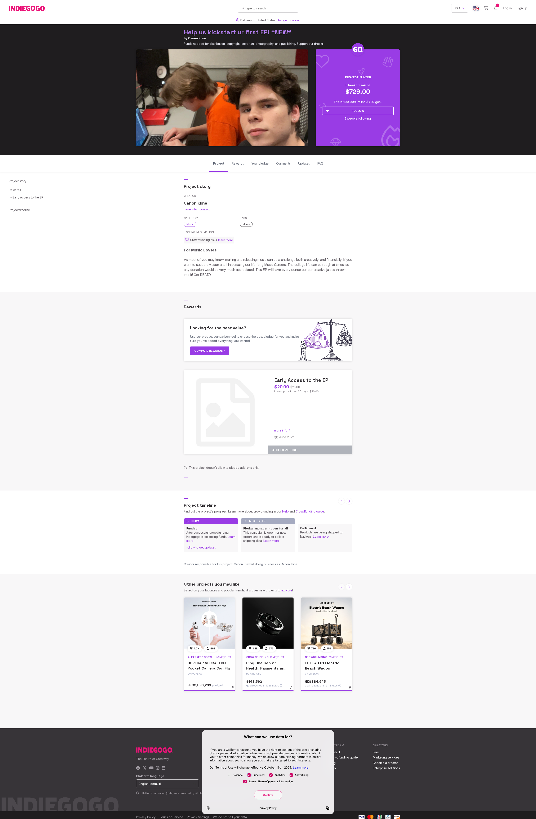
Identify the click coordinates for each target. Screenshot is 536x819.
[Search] (243, 8)
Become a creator (385, 763)
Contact (334, 752)
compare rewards (208, 350)
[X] (145, 768)
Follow (358, 110)
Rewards (15, 190)
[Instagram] (157, 768)
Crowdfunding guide (310, 511)
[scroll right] (349, 501)
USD (457, 8)
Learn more (271, 540)
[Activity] (496, 8)
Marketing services (386, 757)
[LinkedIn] (163, 768)
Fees (376, 752)
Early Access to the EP (28, 197)
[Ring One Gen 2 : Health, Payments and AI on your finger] (268, 623)
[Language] (475, 8)
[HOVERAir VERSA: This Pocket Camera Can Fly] (209, 623)
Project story (17, 181)
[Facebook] (138, 768)
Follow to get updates (201, 547)
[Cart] (486, 8)
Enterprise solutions (386, 768)
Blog (332, 763)
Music (190, 224)
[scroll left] (341, 501)
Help (285, 511)
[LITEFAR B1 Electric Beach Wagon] (326, 623)
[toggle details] (234, 689)
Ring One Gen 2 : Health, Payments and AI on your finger (266, 668)
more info (190, 209)
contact (205, 209)
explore (286, 590)
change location (288, 20)
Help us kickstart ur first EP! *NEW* (237, 32)
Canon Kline (197, 38)
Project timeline (19, 210)
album (246, 224)
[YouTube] (151, 768)
